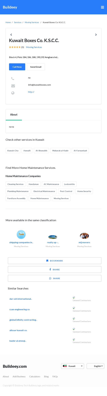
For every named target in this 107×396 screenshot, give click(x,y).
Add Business (19, 376)
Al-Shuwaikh (41, 150)
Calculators (34, 376)
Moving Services (32, 22)
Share (56, 269)
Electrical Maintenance (44, 191)
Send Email (35, 66)
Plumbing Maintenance (17, 191)
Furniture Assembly (16, 198)
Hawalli (27, 150)
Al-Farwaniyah (80, 150)
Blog (46, 376)
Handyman (34, 184)
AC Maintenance (51, 184)
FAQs (55, 376)
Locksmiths (69, 184)
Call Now (17, 66)
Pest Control (66, 191)
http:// (31, 91)
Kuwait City (12, 150)
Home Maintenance (40, 198)
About (6, 376)
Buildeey (10, 7)
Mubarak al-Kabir (60, 150)
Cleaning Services (15, 184)
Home (8, 22)
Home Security (84, 191)
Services (17, 22)
